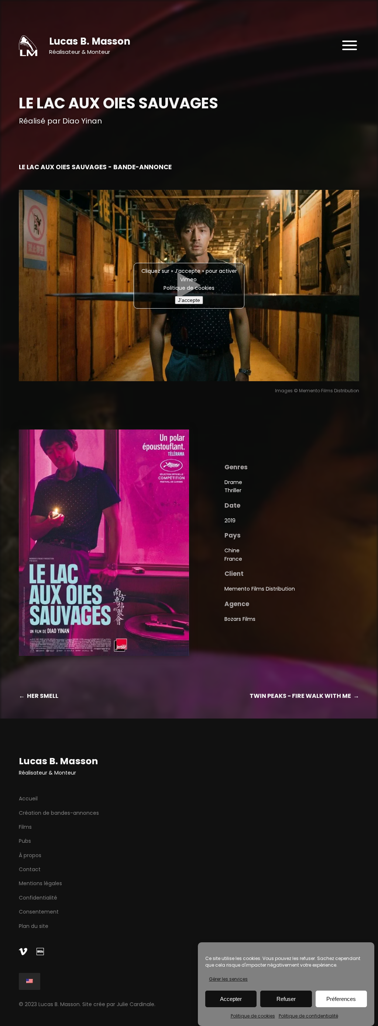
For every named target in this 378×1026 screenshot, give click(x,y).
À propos (30, 855)
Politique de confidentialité (308, 1016)
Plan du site (33, 926)
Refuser (286, 999)
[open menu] (349, 45)
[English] (29, 981)
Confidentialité (38, 897)
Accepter (231, 999)
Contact (30, 869)
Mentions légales (40, 883)
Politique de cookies (253, 1016)
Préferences (341, 999)
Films (25, 827)
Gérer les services (228, 979)
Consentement (39, 911)
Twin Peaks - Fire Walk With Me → (304, 696)
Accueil (28, 798)
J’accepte (189, 300)
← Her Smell (38, 696)
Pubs (25, 841)
